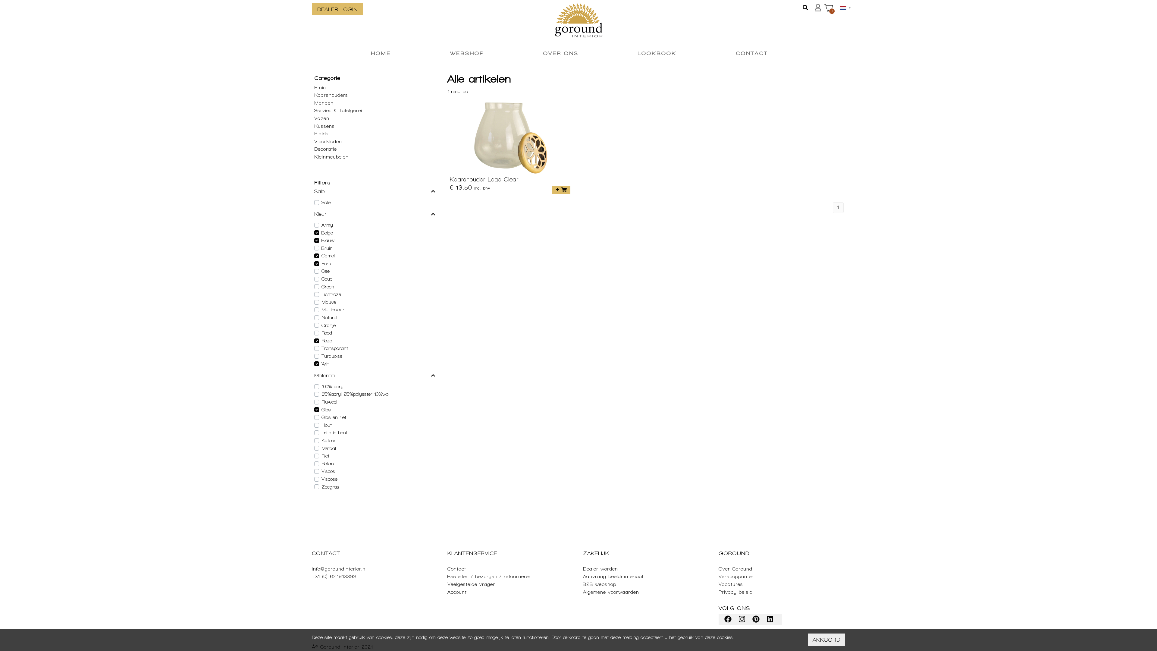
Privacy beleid (736, 592)
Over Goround (735, 568)
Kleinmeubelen (331, 156)
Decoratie (325, 149)
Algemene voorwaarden (611, 592)
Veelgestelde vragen (471, 584)
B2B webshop (599, 584)
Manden (324, 102)
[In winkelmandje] (561, 190)
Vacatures (731, 584)
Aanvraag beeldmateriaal (613, 576)
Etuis (320, 87)
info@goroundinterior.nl (339, 568)
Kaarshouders (331, 95)
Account (457, 592)
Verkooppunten (737, 576)
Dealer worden (600, 568)
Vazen (321, 118)
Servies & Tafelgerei (338, 110)
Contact (456, 568)
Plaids (321, 133)
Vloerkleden (328, 141)
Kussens (324, 126)
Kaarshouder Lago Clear (484, 179)
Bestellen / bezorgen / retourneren (489, 576)
